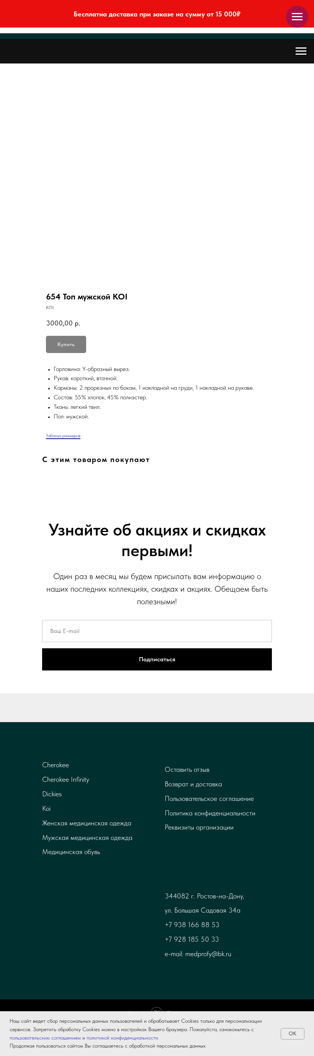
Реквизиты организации (199, 827)
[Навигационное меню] (297, 17)
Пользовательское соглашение (209, 798)
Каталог (58, 749)
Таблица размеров (63, 435)
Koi (46, 808)
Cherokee (55, 765)
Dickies (52, 794)
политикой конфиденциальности (122, 1038)
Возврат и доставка (193, 784)
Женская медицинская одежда (86, 823)
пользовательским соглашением (45, 1038)
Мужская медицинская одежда (87, 837)
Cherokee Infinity (65, 779)
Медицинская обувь (71, 852)
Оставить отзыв (187, 769)
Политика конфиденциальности (210, 813)
